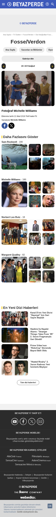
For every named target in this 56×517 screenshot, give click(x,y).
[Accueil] (25, 4)
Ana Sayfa (7, 35)
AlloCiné (11, 456)
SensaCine (11, 460)
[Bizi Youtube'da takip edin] (15, 421)
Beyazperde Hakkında (13, 475)
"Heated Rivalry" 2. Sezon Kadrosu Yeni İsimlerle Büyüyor (40, 364)
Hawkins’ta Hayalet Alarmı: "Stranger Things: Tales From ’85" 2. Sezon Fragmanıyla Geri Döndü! (41, 334)
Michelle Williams (18, 120)
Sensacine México (24, 464)
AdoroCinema (39, 460)
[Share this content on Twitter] (11, 126)
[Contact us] (41, 421)
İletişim (28, 475)
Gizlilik (44, 478)
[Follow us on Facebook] (24, 421)
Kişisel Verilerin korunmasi (27, 478)
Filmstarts (37, 456)
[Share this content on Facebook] (5, 126)
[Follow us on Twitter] (32, 421)
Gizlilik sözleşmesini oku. (27, 512)
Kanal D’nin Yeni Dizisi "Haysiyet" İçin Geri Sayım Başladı (41, 315)
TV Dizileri (17, 35)
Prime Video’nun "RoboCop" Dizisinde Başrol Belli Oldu (40, 348)
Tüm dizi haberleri (28, 382)
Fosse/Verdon (28, 35)
